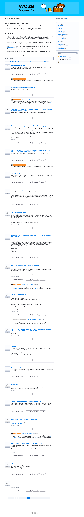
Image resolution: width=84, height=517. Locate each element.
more (17, 198)
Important (36, 74)
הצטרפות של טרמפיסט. (17, 173)
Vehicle (59, 47)
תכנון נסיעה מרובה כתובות (18, 65)
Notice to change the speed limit (20, 294)
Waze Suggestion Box (64, 59)
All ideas (59, 27)
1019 (44, 497)
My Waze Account (61, 38)
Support (13, 346)
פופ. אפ (13, 463)
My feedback (46, 61)
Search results (60, 44)
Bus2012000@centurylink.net (16, 423)
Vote (7, 129)
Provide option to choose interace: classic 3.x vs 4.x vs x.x (27, 443)
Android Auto (60, 31)
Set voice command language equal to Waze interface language (29, 126)
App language (60, 32)
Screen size (14, 384)
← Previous (11, 497)
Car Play (59, 35)
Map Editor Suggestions (64, 57)
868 (34, 497)
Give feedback (63, 56)
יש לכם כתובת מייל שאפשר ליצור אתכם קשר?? (23, 87)
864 (22, 497)
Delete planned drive (17, 367)
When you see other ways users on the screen (24, 419)
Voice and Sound (61, 48)
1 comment (13, 311)
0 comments (13, 91)
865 (25, 497)
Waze (61, 61)
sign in (67, 18)
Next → (47, 497)
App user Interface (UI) (62, 34)
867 (31, 497)
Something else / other (62, 45)
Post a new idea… (61, 25)
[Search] (77, 53)
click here (36, 103)
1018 (40, 497)
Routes (59, 42)
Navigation (17, 224)
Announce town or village (18, 482)
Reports (59, 41)
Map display (60, 37)
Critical (43, 74)
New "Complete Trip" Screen (19, 212)
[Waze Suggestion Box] (42, 8)
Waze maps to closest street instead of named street (25, 265)
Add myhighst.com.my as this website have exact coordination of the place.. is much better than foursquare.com (30, 151)
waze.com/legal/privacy (12, 47)
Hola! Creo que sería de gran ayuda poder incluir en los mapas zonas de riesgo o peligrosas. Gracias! (31, 110)
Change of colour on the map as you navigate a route (26, 401)
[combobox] (67, 53)
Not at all (29, 74)
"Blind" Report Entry (17, 190)
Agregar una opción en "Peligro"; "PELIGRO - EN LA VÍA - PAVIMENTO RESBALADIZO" (31, 236)
